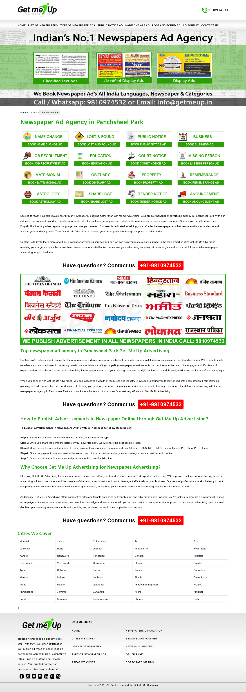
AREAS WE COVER (83, 662)
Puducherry (141, 548)
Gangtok (139, 555)
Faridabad (99, 555)
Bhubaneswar (101, 599)
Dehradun (199, 570)
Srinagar (62, 599)
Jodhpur (97, 548)
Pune (60, 548)
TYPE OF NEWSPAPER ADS (77, 25)
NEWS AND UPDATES (139, 646)
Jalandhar (98, 584)
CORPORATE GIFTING (140, 662)
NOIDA (198, 584)
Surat (23, 599)
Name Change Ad (137, 25)
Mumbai (24, 541)
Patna (23, 584)
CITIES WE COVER (83, 638)
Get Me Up (140, 685)
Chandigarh (200, 577)
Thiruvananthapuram (146, 584)
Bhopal (138, 563)
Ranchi (138, 570)
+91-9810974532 (161, 265)
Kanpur (24, 555)
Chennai (139, 599)
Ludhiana (98, 577)
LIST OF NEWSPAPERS (43, 25)
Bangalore (63, 555)
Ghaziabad (26, 563)
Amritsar (198, 591)
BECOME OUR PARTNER (141, 638)
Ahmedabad (26, 591)
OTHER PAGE (134, 654)
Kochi (138, 591)
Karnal (96, 570)
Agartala (198, 555)
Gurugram (99, 563)
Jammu (61, 591)
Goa (196, 541)
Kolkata (61, 570)
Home (22, 25)
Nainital (198, 563)
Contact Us (210, 25)
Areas (34, 112)
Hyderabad (200, 548)
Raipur (61, 584)
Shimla (138, 577)
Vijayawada (63, 563)
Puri (137, 541)
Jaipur (60, 541)
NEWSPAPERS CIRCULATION (144, 630)
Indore (61, 577)
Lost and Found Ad (166, 25)
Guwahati (98, 591)
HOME (76, 630)
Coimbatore (99, 541)
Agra (22, 570)
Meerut (24, 577)
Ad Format (191, 25)
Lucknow (25, 548)
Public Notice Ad (110, 25)
